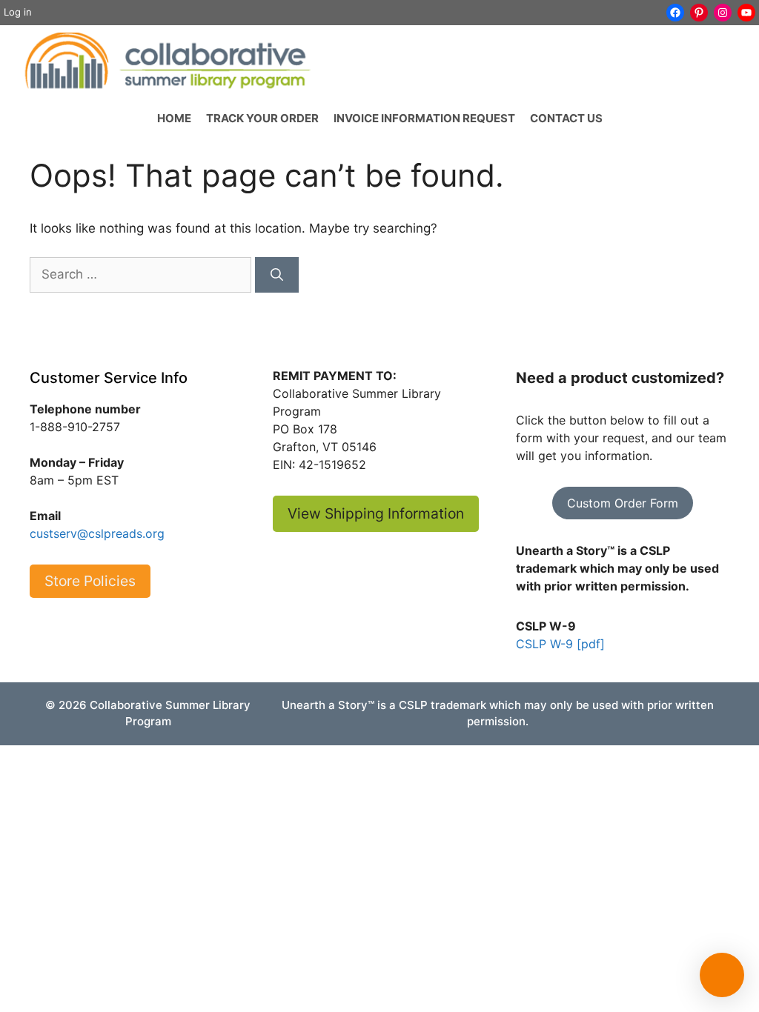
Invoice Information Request (424, 118)
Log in (18, 12)
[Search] (277, 275)
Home (174, 118)
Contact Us (566, 118)
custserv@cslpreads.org (97, 533)
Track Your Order (262, 118)
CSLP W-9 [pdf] (560, 643)
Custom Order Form (622, 503)
